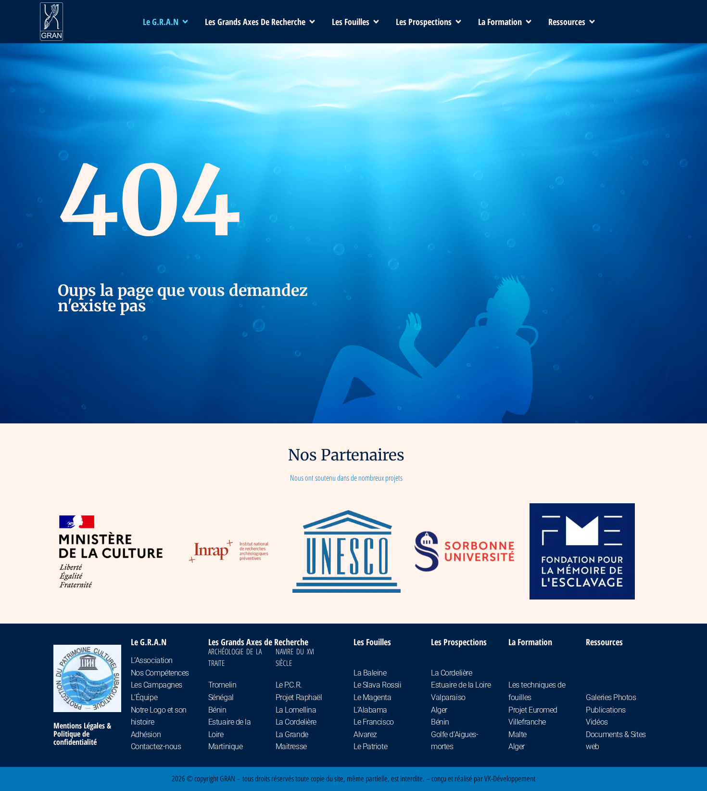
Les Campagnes (156, 684)
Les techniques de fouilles (536, 691)
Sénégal (221, 697)
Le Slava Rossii (377, 684)
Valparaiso (448, 697)
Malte (517, 734)
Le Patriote (370, 746)
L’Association (152, 660)
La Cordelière (296, 722)
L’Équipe (144, 697)
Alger (439, 709)
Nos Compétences (160, 672)
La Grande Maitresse (292, 741)
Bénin (217, 709)
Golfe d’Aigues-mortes (454, 741)
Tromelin (222, 684)
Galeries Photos (611, 697)
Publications (606, 709)
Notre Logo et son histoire (159, 716)
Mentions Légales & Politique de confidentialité (82, 733)
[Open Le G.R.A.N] (185, 21)
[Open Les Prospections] (458, 21)
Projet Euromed (532, 709)
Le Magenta (372, 697)
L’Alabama (370, 709)
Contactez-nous (156, 746)
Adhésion (146, 734)
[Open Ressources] (592, 21)
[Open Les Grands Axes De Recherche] (312, 21)
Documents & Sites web (615, 741)
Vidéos (596, 722)
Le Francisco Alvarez (374, 728)
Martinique (225, 746)
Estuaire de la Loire (229, 728)
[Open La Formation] (528, 21)
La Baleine (370, 672)
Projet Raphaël (299, 697)
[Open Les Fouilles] (376, 21)
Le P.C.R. (289, 684)
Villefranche (527, 722)
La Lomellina (296, 709)
